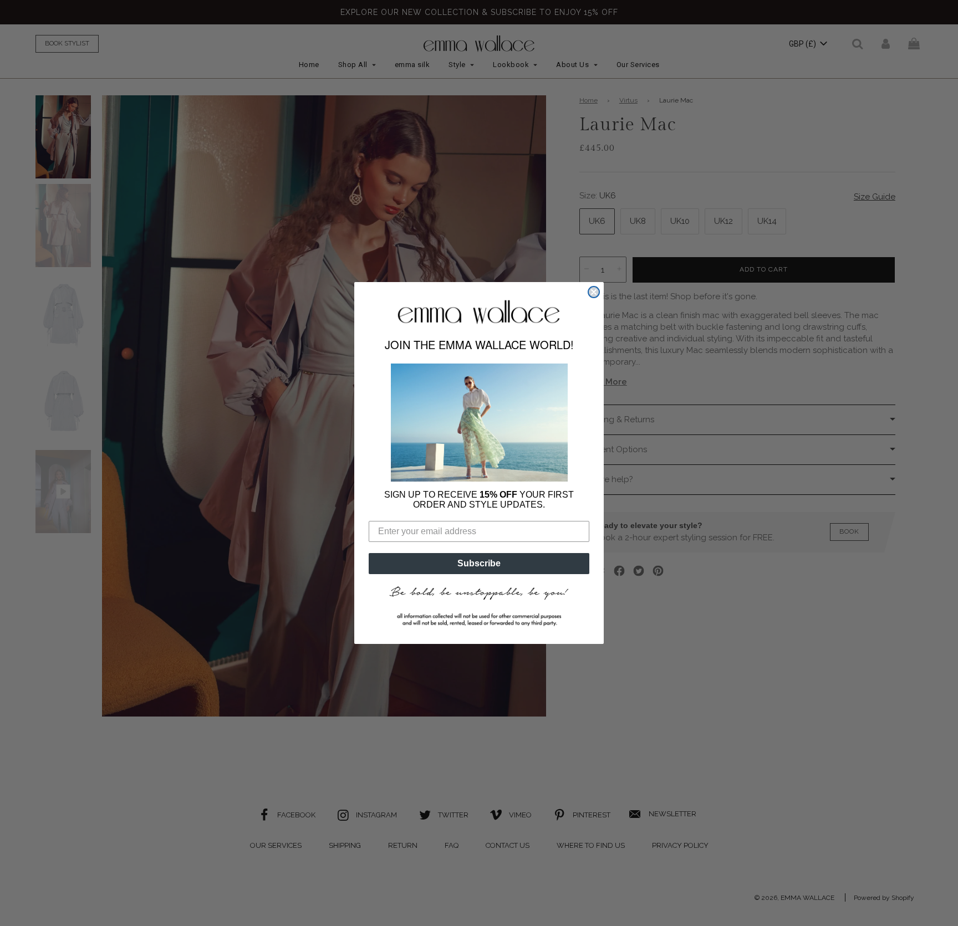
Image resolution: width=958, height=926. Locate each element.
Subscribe (479, 563)
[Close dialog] (593, 292)
